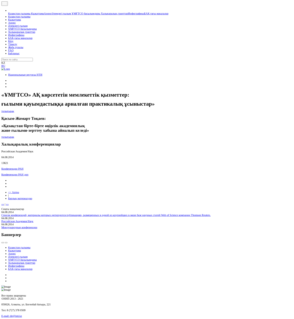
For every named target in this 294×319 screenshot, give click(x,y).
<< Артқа (13, 192)
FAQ (11, 50)
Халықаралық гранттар (114, 13)
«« (2, 204)
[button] (10, 10)
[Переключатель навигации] (4, 3)
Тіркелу (12, 44)
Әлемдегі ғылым (62, 13)
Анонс (48, 13)
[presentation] (2, 242)
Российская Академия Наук (17, 221)
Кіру (10, 41)
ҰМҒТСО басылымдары (86, 13)
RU (3, 65)
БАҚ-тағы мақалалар (156, 13)
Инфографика (136, 13)
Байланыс (14, 53)
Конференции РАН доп (14, 174)
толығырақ (7, 111)
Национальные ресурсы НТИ (25, 74)
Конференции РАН (12, 168)
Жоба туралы (15, 47)
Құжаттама (37, 13)
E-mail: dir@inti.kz (11, 316)
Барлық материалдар (20, 198)
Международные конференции (19, 227)
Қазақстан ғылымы (19, 13)
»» (7, 204)
